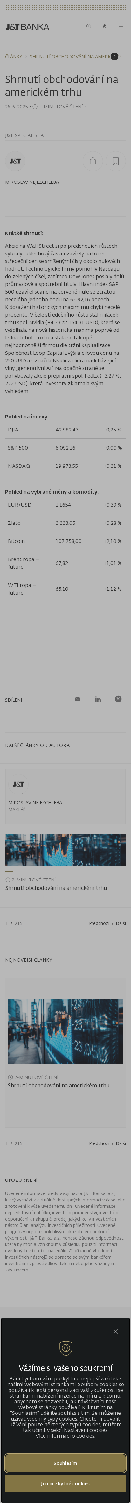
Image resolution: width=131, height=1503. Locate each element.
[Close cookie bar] (116, 1331)
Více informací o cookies (65, 1435)
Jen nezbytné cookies (65, 1483)
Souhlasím (65, 1463)
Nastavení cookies (85, 1430)
